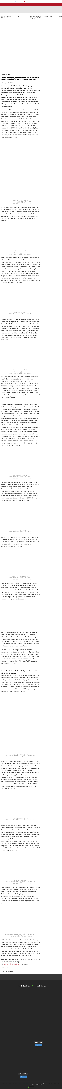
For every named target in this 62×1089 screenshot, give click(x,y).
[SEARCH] (60, 4)
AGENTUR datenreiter (23, 1083)
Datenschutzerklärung (54, 1083)
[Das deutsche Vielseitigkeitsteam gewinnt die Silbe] (23, 1053)
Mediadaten (39, 1084)
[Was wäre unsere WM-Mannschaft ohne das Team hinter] (23, 1012)
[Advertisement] (7, 41)
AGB (33, 1084)
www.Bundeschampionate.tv (13, 964)
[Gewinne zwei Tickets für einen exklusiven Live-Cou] (39, 1012)
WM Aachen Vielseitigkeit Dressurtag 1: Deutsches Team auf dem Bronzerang (50, 15)
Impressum (44, 1083)
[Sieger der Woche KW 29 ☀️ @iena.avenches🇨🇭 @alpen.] (39, 1037)
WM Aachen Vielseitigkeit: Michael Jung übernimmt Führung (21, 15)
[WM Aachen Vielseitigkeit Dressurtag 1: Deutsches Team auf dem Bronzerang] (51, 9)
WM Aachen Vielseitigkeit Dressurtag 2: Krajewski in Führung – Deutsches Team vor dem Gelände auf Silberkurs (36, 16)
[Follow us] (58, 4)
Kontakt (38, 1083)
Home (33, 1083)
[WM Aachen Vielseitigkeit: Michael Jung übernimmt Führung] (22, 9)
